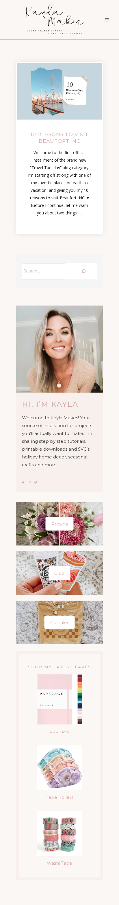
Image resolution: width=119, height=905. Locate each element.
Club (59, 573)
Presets (59, 523)
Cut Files (59, 622)
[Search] (82, 271)
